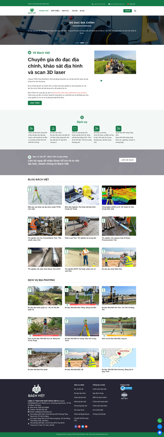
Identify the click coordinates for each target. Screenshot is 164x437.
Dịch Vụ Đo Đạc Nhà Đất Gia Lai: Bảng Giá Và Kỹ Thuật (44, 337)
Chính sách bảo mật (99, 386)
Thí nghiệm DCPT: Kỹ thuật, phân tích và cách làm (80, 268)
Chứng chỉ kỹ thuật (99, 411)
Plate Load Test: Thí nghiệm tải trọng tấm (80, 235)
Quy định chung (98, 391)
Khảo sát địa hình (80, 395)
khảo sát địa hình (70, 90)
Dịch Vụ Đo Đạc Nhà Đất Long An (114, 336)
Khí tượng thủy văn (80, 403)
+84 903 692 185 (41, 407)
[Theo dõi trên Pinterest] (79, 424)
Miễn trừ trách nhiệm (100, 395)
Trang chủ (43, 11)
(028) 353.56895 (43, 405)
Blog (82, 11)
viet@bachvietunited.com (43, 409)
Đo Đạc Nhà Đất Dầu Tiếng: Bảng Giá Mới (80, 305)
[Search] (135, 11)
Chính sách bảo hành (100, 403)
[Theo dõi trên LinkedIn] (82, 424)
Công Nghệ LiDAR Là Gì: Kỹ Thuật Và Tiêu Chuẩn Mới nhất (118, 206)
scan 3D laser (82, 90)
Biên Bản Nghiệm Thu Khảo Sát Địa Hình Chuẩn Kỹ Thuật (80, 206)
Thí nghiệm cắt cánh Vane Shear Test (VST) (44, 266)
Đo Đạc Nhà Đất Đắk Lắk (74, 367)
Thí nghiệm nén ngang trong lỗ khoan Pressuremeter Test (116, 237)
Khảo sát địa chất (80, 399)
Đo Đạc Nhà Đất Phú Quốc (38, 367)
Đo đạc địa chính (80, 391)
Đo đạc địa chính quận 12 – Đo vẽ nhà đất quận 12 (43, 306)
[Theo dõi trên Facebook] (75, 424)
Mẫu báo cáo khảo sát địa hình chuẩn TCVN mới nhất (44, 206)
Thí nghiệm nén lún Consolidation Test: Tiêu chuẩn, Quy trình (44, 237)
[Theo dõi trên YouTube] (86, 424)
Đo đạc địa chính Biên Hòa (112, 266)
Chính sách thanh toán (100, 399)
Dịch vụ (65, 11)
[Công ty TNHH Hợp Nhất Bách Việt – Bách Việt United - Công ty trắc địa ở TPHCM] (32, 11)
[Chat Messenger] (159, 432)
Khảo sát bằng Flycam (81, 411)
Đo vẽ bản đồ (78, 386)
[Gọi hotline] (159, 420)
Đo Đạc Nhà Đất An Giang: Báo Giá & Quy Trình (80, 337)
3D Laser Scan (79, 407)
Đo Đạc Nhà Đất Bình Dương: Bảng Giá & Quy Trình (117, 368)
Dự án (75, 11)
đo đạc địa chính (58, 90)
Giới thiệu (55, 11)
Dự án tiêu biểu (98, 407)
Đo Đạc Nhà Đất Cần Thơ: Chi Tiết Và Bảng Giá (118, 306)
